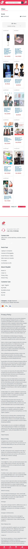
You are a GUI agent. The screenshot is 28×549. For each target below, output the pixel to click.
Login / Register (5, 285)
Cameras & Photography (7, 253)
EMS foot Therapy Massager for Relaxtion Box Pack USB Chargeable (18, 139)
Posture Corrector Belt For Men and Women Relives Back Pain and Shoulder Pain (18, 81)
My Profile (3, 287)
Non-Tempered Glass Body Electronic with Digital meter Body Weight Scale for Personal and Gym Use (18, 51)
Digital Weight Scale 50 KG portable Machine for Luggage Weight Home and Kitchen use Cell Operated (7, 51)
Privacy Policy (4, 275)
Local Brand (5, 30)
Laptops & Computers (6, 251)
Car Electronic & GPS (6, 263)
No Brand (16, 30)
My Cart (3, 295)
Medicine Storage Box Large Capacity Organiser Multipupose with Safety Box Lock (7, 169)
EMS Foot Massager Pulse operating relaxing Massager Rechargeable (7, 139)
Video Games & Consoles (7, 258)
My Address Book (5, 290)
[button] (14, 23)
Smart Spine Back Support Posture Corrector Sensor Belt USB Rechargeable (7, 110)
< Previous (6, 206)
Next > (21, 206)
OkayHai (4, 300)
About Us (3, 270)
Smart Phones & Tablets (7, 255)
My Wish (3, 292)
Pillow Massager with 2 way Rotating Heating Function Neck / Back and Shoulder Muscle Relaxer (18, 169)
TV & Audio (4, 260)
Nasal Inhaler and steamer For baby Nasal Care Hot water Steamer (7, 80)
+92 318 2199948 (13, 231)
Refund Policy (4, 277)
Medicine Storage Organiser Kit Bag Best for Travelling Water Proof (7, 197)
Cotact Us (3, 273)
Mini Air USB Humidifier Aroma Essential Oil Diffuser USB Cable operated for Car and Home (18, 110)
